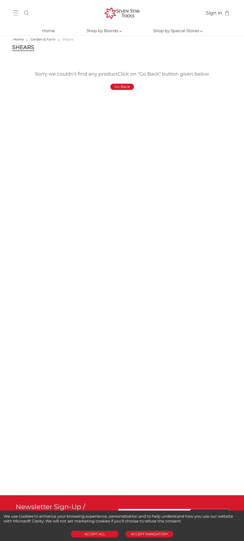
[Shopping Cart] (227, 13)
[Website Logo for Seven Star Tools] (121, 13)
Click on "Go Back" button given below (163, 74)
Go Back (122, 86)
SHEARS (23, 47)
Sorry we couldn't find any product (76, 74)
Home (48, 30)
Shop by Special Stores (177, 30)
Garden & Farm (43, 39)
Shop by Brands (104, 30)
